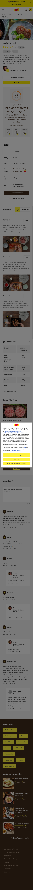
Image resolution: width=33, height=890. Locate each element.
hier (25, 447)
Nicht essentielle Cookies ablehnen (16, 463)
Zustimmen (16, 459)
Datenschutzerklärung (16, 450)
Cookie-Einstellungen (16, 455)
